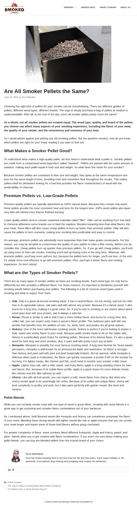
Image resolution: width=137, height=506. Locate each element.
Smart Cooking (108, 7)
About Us (126, 7)
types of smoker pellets (41, 281)
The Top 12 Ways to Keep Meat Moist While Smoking (34, 486)
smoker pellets (80, 114)
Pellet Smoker (15, 482)
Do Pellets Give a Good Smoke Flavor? (27, 489)
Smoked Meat (88, 7)
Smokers (69, 7)
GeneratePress (86, 502)
